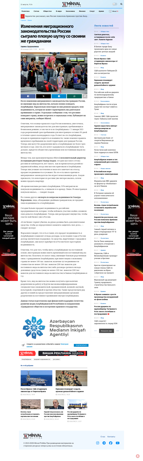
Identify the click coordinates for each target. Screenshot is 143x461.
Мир (102, 67)
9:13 (96, 178)
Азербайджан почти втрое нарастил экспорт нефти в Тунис (105, 106)
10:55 (97, 55)
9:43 (96, 123)
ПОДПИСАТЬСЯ (81, 345)
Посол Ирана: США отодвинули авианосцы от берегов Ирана (106, 61)
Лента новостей (103, 25)
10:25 (97, 77)
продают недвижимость (42, 359)
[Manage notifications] (138, 456)
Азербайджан (26, 359)
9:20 (96, 168)
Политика (25, 11)
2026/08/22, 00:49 (52, 419)
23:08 (97, 291)
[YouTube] (118, 443)
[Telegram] (104, 443)
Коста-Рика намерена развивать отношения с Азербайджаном (104, 243)
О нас (103, 437)
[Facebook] (110, 443)
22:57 (97, 303)
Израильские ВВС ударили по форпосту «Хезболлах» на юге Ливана (105, 183)
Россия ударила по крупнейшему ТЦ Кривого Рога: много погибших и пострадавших (64, 16)
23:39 (97, 262)
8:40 (96, 31)
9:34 (96, 147)
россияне (56, 359)
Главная (23, 20)
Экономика (70, 11)
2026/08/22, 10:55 (28, 395)
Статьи (36, 11)
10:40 (97, 67)
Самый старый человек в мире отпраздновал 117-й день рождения (105, 231)
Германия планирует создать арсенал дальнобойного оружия (104, 82)
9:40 (96, 135)
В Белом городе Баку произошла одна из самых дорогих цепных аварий (105, 49)
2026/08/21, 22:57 (75, 421)
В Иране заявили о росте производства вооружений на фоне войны (106, 297)
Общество (47, 11)
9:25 (96, 156)
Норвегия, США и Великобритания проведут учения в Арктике (105, 255)
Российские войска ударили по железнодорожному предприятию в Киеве (106, 94)
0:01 (96, 250)
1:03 (96, 202)
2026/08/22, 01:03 (28, 419)
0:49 (96, 214)
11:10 (96, 43)
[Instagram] (97, 443)
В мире (59, 11)
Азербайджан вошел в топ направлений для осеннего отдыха (106, 162)
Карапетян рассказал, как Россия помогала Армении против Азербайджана (53, 414)
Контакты (111, 437)
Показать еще (106, 331)
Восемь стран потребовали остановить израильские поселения (30, 414)
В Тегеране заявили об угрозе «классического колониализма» (104, 195)
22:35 (97, 318)
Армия (101, 11)
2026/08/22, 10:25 (63, 395)
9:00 (96, 190)
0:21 (96, 238)
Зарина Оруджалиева (30, 46)
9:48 (96, 113)
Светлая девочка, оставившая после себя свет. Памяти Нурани (104, 37)
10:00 (97, 101)
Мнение (82, 11)
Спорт (92, 11)
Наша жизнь (106, 168)
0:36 (96, 226)
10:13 (97, 89)
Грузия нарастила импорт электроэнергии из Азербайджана (105, 128)
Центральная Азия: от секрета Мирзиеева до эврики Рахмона (104, 140)
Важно (30, 20)
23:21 (97, 277)
